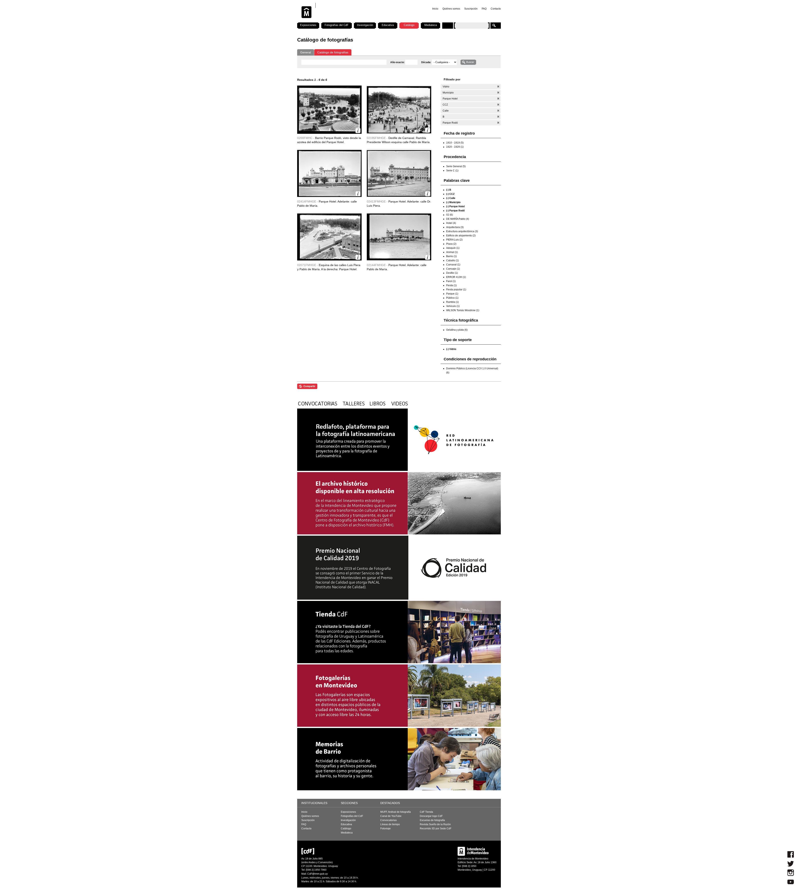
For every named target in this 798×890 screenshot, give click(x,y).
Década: (426, 62)
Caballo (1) (452, 260)
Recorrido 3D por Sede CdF (435, 828)
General (305, 52)
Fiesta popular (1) (456, 289)
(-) (498, 86)
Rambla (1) (452, 302)
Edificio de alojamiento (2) (461, 235)
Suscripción (471, 8)
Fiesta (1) (451, 285)
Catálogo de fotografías (332, 52)
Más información (358, 130)
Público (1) (452, 297)
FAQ (484, 8)
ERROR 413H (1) (456, 277)
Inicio (435, 8)
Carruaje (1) (453, 268)
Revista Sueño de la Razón (435, 824)
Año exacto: (397, 62)
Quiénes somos (451, 8)
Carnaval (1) (453, 264)
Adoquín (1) (452, 248)
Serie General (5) (456, 166)
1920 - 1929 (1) (455, 146)
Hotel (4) (451, 223)
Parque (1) (452, 293)
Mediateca (430, 25)
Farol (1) (451, 281)
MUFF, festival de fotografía (395, 811)
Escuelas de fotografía (432, 820)
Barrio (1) (451, 256)
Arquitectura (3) (455, 227)
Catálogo (409, 25)
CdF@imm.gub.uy (317, 873)
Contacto (496, 8)
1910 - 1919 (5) (455, 142)
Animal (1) (452, 252)
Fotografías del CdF (337, 25)
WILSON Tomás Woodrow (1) (462, 310)
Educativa (388, 25)
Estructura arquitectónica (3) (462, 231)
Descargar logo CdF (431, 816)
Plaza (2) (451, 243)
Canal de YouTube (390, 816)
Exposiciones (308, 25)
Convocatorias (388, 820)
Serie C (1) (452, 170)
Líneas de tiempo (390, 824)
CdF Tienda (426, 811)
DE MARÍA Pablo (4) (457, 218)
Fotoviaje (385, 828)
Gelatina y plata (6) (457, 329)
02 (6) (449, 214)
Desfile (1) (452, 272)
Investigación (365, 25)
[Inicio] (351, 20)
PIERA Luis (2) (454, 239)
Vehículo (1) (453, 306)
